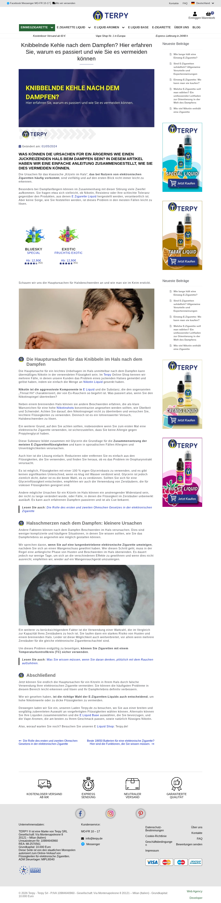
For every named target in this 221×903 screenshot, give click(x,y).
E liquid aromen (106, 27)
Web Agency (194, 891)
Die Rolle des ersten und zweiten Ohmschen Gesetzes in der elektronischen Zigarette (48, 742)
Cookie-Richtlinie (156, 836)
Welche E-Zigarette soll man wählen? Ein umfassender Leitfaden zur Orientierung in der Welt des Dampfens (187, 96)
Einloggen (195, 17)
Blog (196, 27)
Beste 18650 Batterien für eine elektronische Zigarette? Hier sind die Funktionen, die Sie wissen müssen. (120, 742)
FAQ (185, 3)
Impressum (152, 850)
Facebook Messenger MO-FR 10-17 (29, 3)
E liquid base (138, 27)
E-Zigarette (161, 27)
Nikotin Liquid (93, 381)
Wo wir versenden (65, 3)
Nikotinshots (66, 407)
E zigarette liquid (71, 27)
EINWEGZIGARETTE (34, 27)
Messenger (93, 844)
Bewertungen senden (189, 844)
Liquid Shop (105, 726)
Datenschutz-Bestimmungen (154, 829)
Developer (196, 897)
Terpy (108, 374)
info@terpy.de (94, 838)
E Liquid (89, 389)
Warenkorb (208, 15)
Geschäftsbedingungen (158, 843)
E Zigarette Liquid (84, 196)
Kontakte (174, 3)
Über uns (181, 27)
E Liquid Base (89, 715)
